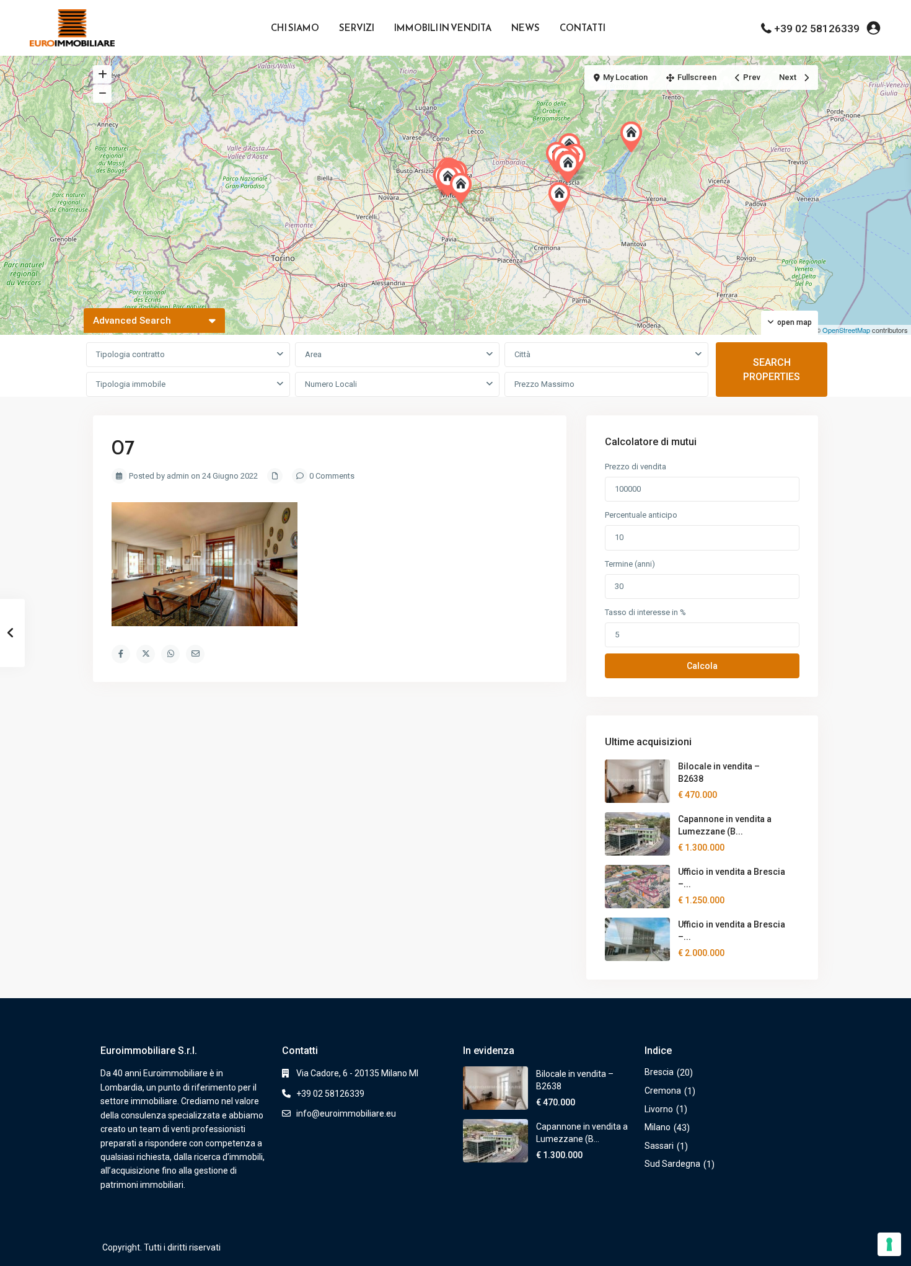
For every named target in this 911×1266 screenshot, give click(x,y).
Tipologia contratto (130, 354)
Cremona (663, 1091)
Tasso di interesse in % (645, 612)
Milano (658, 1127)
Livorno (659, 1109)
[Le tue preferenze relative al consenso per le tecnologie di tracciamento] (889, 1244)
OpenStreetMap (846, 330)
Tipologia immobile (130, 384)
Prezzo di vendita (635, 466)
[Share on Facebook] (121, 654)
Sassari (659, 1146)
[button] (562, 197)
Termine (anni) (630, 564)
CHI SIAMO (295, 27)
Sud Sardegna (672, 1164)
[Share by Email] (195, 654)
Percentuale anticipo (641, 515)
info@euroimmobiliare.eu (346, 1113)
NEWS (525, 27)
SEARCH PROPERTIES (771, 369)
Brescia (659, 1072)
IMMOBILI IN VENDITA (442, 27)
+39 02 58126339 (817, 28)
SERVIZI (356, 27)
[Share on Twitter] (145, 654)
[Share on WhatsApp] (170, 654)
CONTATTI (582, 27)
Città (522, 354)
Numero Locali (331, 384)
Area (313, 354)
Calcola (702, 666)
